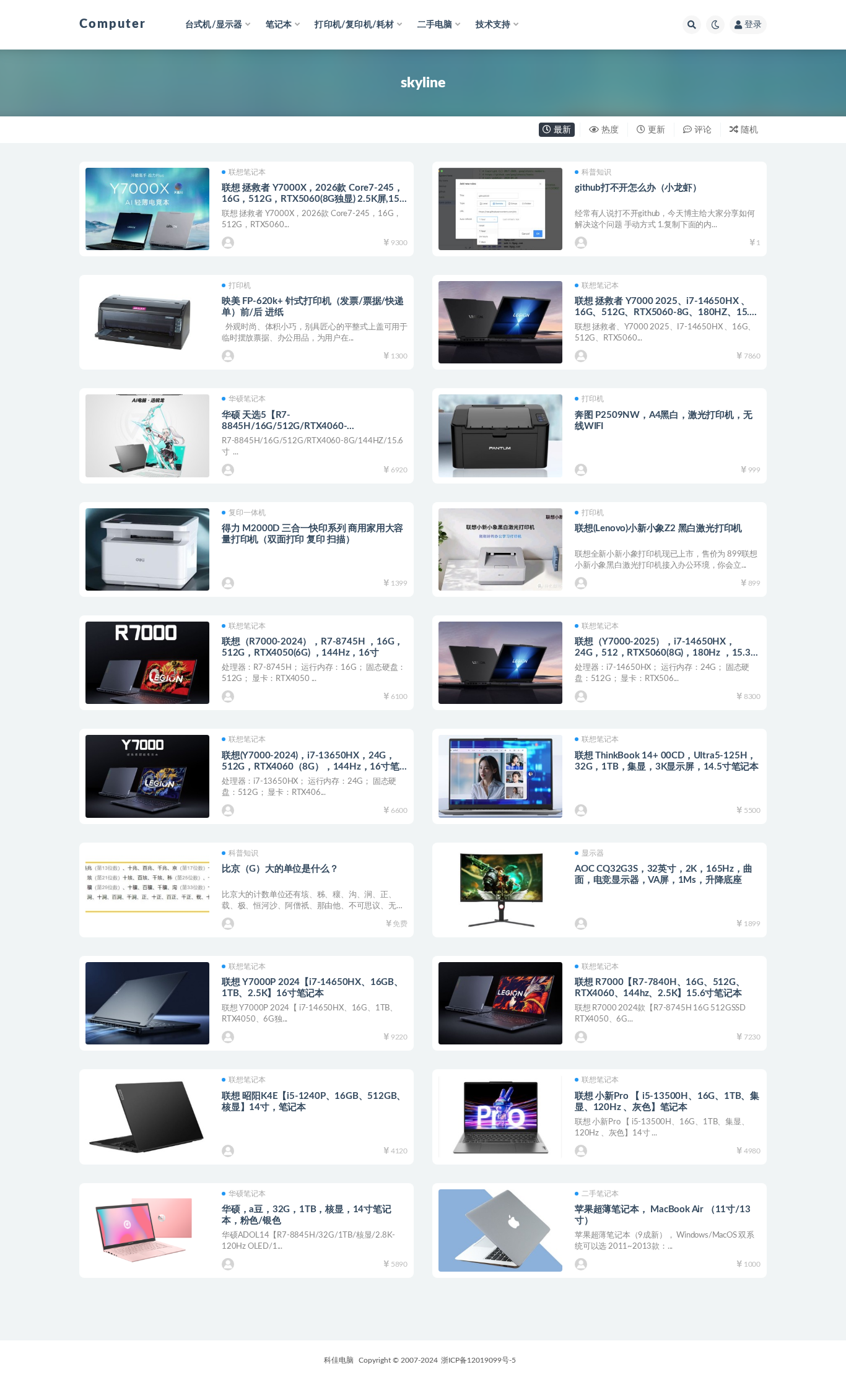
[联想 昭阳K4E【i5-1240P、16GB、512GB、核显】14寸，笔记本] (147, 1116)
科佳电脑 (339, 1360)
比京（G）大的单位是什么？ (280, 869)
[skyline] (229, 243)
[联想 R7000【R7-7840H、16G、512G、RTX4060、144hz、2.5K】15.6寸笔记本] (500, 1003)
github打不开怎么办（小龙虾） (638, 188)
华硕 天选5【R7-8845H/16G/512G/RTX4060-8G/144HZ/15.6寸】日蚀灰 (284, 426)
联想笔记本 (247, 172)
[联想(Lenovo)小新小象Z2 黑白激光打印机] (500, 549)
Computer (112, 24)
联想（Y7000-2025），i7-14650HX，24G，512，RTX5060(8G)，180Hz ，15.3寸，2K (663, 653)
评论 (702, 130)
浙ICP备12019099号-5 (478, 1360)
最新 (561, 130)
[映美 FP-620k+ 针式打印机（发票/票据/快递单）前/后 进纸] (147, 322)
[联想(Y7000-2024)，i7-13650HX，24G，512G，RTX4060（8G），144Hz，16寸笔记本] (147, 776)
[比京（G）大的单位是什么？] (147, 890)
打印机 (240, 285)
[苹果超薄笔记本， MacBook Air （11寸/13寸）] (500, 1230)
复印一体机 (247, 512)
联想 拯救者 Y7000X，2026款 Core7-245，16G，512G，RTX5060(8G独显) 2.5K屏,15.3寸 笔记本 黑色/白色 (314, 199)
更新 (655, 130)
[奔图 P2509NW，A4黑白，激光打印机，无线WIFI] (500, 435)
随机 (748, 130)
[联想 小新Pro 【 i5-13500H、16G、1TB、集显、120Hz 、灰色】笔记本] (500, 1116)
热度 (609, 130)
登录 (753, 24)
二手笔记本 (600, 1193)
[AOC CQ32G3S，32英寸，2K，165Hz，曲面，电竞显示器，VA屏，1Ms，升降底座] (500, 890)
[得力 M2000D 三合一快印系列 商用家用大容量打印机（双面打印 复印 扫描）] (147, 549)
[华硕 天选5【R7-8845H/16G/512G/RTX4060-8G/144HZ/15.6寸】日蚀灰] (147, 435)
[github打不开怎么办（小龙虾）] (500, 209)
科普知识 (596, 172)
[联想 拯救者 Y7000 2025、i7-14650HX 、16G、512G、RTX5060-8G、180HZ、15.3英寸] (500, 322)
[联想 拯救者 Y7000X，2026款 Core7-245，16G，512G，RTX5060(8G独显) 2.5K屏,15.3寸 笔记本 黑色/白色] (147, 209)
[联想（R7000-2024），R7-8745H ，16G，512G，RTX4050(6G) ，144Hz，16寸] (147, 663)
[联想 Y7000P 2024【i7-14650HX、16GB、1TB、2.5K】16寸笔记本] (147, 1003)
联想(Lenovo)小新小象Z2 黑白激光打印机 (658, 528)
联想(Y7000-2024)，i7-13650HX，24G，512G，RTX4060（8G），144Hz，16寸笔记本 (310, 767)
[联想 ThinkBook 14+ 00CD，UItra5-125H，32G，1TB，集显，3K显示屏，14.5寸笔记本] (500, 776)
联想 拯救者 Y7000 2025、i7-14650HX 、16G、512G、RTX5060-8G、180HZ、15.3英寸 (665, 312)
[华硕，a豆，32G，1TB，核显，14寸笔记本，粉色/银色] (147, 1230)
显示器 (593, 853)
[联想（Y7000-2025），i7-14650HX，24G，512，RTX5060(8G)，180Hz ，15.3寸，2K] (500, 663)
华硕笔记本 (247, 398)
